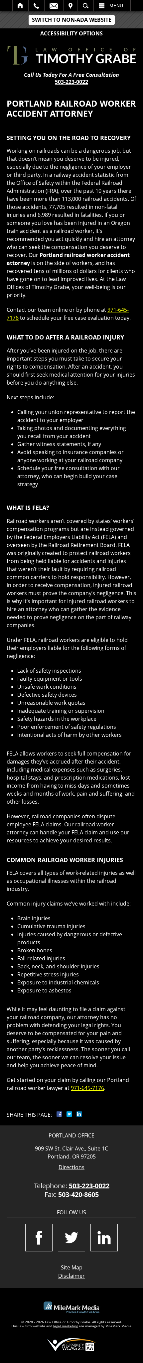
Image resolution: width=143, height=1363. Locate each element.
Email (54, 5)
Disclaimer (71, 1275)
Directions (71, 1167)
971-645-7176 (87, 1088)
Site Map (71, 1267)
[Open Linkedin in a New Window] (104, 1237)
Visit (70, 5)
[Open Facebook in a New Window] (39, 1237)
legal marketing (65, 1326)
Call (36, 5)
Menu (116, 5)
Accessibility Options (71, 33)
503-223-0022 (71, 82)
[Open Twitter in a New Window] (71, 1237)
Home (20, 5)
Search (85, 5)
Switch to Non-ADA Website (71, 19)
